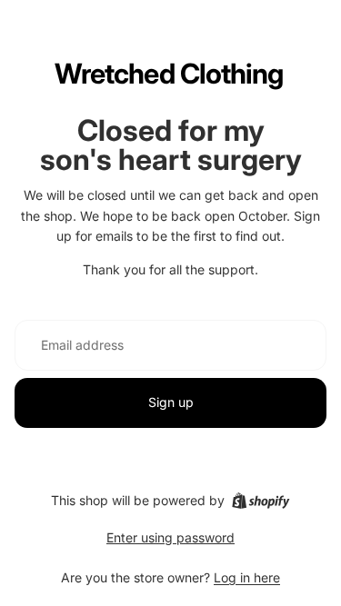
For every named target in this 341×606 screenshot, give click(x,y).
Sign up (171, 402)
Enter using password (170, 537)
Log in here (247, 577)
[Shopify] (260, 500)
